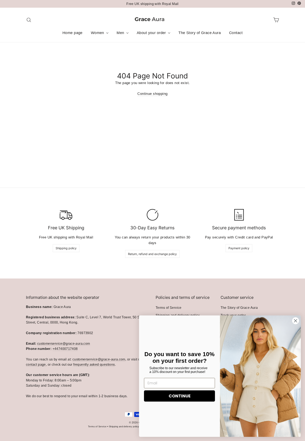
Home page (72, 33)
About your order (152, 33)
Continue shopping (152, 94)
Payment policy (238, 248)
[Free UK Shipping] (66, 215)
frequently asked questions (94, 364)
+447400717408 (65, 349)
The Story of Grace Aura (199, 33)
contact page (36, 364)
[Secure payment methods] (239, 215)
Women (98, 33)
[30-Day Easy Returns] (152, 215)
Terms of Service (169, 307)
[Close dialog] (295, 320)
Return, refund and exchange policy (152, 254)
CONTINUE (179, 396)
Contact (236, 33)
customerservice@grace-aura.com (63, 343)
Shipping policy (66, 248)
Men (121, 33)
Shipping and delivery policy (124, 426)
